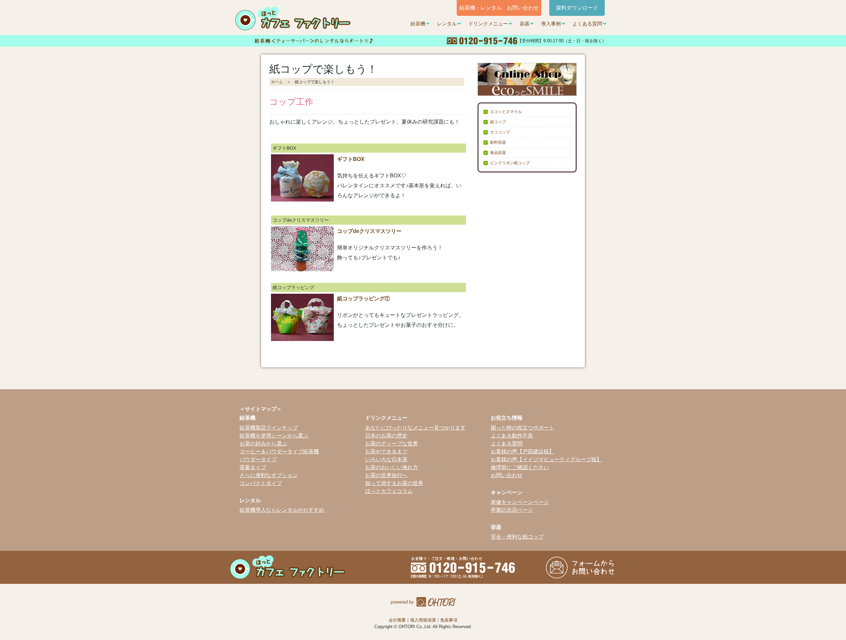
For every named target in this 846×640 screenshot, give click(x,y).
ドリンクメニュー (488, 23)
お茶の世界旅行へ (386, 475)
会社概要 (397, 620)
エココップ (500, 132)
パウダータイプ (258, 459)
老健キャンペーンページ (520, 502)
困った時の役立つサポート (522, 428)
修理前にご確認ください (520, 467)
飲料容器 (498, 142)
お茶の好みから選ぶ (263, 443)
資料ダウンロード (577, 8)
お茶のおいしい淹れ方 (391, 467)
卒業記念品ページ (512, 510)
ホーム (277, 82)
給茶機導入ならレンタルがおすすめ (282, 510)
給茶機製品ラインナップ (269, 428)
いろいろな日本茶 (386, 459)
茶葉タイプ (253, 467)
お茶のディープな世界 (391, 443)
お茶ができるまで (386, 451)
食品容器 (498, 152)
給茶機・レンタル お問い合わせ (499, 8)
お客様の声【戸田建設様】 (522, 451)
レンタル (447, 23)
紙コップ (498, 122)
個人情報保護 (423, 620)
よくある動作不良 (512, 435)
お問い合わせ (506, 475)
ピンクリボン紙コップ (510, 163)
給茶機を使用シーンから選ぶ (274, 435)
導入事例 (551, 23)
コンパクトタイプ (261, 483)
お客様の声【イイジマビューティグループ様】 (546, 459)
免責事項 (448, 620)
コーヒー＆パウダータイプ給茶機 (279, 451)
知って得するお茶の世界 (394, 483)
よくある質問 (587, 23)
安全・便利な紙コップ (517, 537)
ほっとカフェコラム (389, 491)
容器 (524, 23)
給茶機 (417, 23)
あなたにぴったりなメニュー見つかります (415, 428)
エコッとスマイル (506, 111)
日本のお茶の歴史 (386, 435)
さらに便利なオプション (269, 475)
